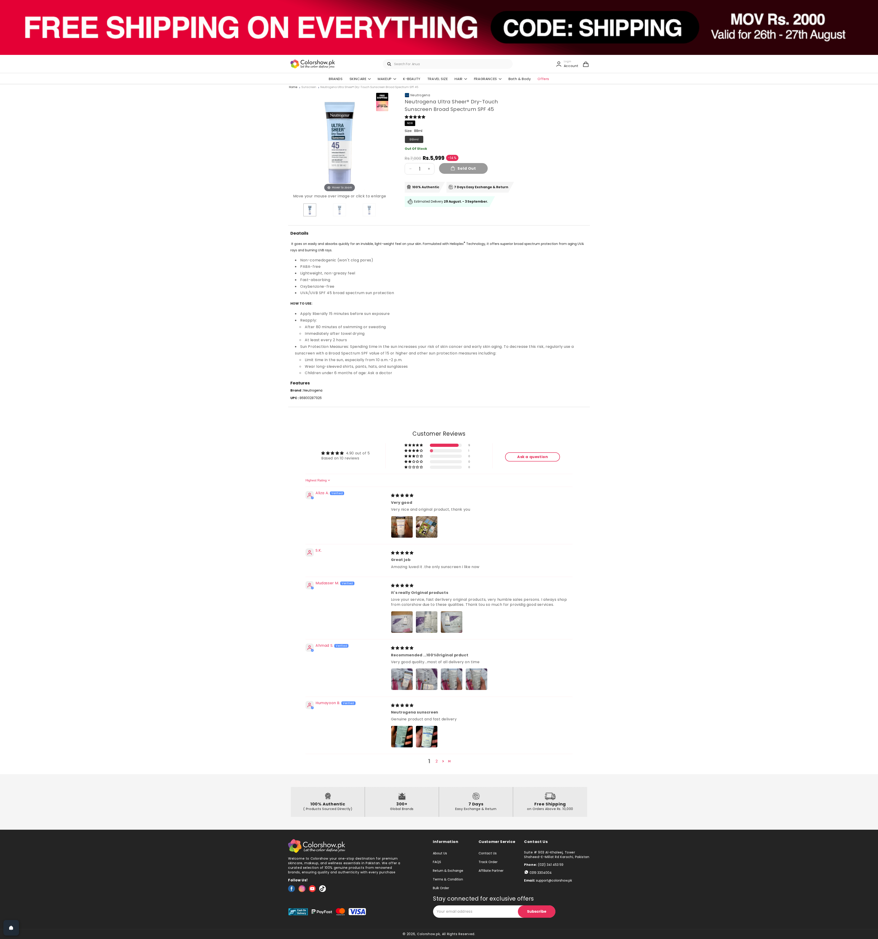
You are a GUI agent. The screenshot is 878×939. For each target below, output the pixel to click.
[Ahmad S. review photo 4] (476, 679)
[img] (402, 495)
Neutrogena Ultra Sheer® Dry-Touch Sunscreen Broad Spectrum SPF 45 (369, 87)
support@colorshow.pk (554, 880)
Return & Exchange (448, 870)
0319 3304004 (541, 872)
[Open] (11, 928)
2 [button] (437, 761)
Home (293, 87)
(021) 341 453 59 (550, 864)
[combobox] (447, 64)
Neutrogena (420, 95)
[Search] (389, 64)
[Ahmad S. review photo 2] (427, 679)
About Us (440, 853)
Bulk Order (441, 888)
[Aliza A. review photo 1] (402, 527)
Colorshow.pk (428, 934)
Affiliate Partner (491, 870)
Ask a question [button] (532, 456)
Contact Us (488, 853)
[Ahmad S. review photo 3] (452, 679)
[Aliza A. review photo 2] (427, 527)
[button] (586, 64)
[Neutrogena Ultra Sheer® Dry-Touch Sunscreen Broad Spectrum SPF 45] (309, 210)
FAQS (437, 862)
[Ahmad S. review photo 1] (402, 679)
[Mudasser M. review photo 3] (452, 622)
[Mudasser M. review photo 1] (402, 622)
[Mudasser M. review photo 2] (427, 622)
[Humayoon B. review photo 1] (402, 737)
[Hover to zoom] (339, 141)
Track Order (488, 862)
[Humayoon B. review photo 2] (427, 737)
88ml (416, 140)
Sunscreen (308, 87)
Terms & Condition (448, 879)
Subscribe (536, 911)
